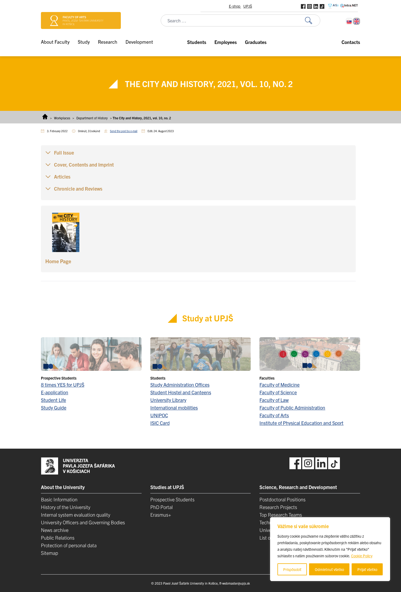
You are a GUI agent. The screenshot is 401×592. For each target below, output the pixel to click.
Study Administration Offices (180, 384)
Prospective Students (172, 499)
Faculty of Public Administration (292, 407)
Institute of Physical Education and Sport (301, 423)
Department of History (92, 118)
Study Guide (53, 407)
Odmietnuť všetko (329, 569)
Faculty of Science (278, 392)
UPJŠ (247, 6)
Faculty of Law (274, 400)
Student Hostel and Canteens (180, 392)
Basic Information (59, 499)
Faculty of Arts (274, 415)
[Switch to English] (357, 21)
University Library (168, 400)
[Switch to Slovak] (349, 21)
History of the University (65, 507)
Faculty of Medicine (279, 384)
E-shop (235, 6)
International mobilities (174, 407)
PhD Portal (161, 507)
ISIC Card (160, 423)
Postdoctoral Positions (282, 499)
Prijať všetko (367, 569)
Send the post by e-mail (123, 131)
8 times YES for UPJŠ (62, 384)
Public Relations (57, 537)
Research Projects (278, 507)
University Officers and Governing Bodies (83, 522)
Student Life (53, 400)
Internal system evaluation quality (75, 514)
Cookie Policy (361, 555)
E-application (54, 392)
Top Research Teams (280, 514)
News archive (54, 530)
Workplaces (62, 118)
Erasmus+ (160, 514)
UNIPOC (159, 415)
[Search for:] (312, 20)
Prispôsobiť (292, 569)
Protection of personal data (69, 545)
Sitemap (49, 553)
